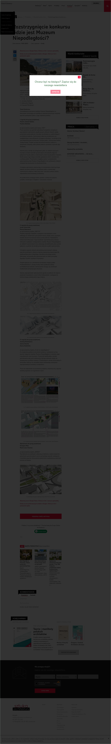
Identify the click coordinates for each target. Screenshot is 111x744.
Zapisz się (55, 92)
